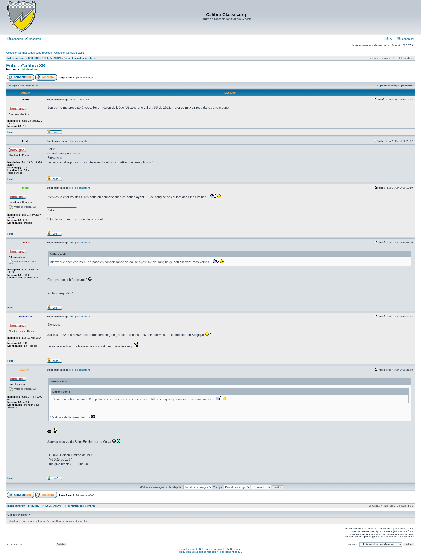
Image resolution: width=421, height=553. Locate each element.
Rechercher (407, 39)
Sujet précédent (386, 85)
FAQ (391, 39)
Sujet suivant (405, 85)
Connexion (16, 39)
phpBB (198, 549)
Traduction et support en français (197, 551)
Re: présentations (80, 141)
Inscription (34, 39)
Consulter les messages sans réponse (29, 52)
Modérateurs (30, 69)
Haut (10, 132)
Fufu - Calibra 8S (25, 65)
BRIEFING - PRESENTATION (44, 58)
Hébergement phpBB (230, 551)
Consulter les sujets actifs (69, 52)
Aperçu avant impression (23, 85)
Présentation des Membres (80, 58)
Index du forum (16, 58)
